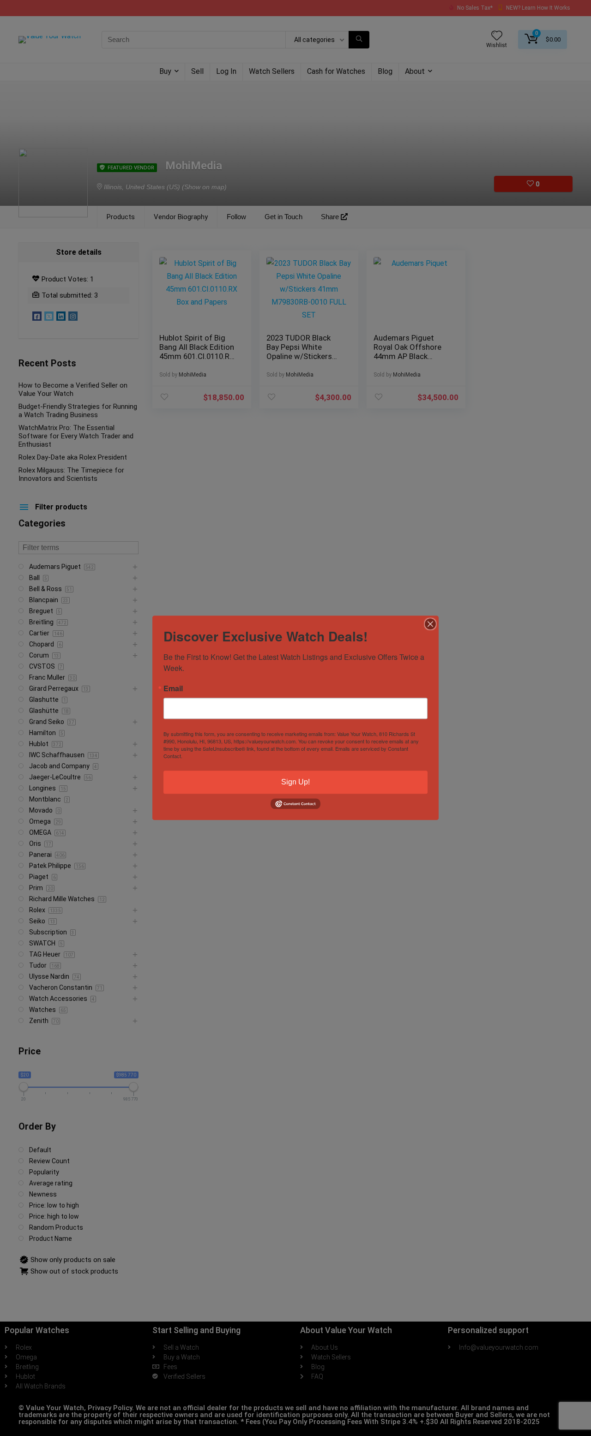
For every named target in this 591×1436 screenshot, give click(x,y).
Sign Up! (295, 782)
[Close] (430, 623)
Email (173, 688)
